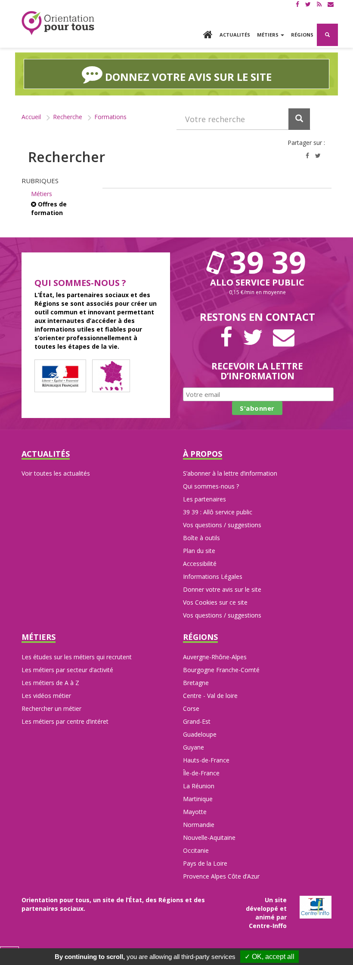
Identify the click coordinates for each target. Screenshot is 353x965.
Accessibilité (200, 563)
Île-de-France (201, 773)
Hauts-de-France (206, 760)
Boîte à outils (201, 538)
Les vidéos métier (46, 695)
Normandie (198, 825)
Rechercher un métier (51, 708)
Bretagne (196, 683)
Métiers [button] (268, 34)
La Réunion (198, 786)
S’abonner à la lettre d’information (230, 473)
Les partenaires (204, 499)
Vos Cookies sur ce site (215, 602)
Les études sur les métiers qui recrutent (77, 657)
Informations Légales (212, 576)
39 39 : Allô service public (217, 512)
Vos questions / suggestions (222, 525)
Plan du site (199, 551)
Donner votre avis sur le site (222, 589)
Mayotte (195, 812)
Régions (302, 34)
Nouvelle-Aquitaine (209, 837)
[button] (327, 35)
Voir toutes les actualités (56, 473)
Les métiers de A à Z (50, 683)
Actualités (235, 34)
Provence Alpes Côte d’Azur (221, 876)
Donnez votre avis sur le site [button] (187, 77)
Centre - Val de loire (210, 695)
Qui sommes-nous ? (211, 486)
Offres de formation (49, 208)
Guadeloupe (200, 734)
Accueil (31, 117)
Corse (191, 708)
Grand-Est (197, 721)
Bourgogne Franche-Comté (221, 670)
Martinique (198, 799)
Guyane (193, 747)
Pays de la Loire (205, 863)
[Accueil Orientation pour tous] (58, 23)
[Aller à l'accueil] (208, 36)
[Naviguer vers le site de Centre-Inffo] (315, 906)
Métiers (41, 194)
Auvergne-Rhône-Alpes (215, 657)
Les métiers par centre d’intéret (65, 721)
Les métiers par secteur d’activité (67, 670)
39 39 (264, 262)
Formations (110, 117)
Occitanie (196, 850)
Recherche (67, 117)
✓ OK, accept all (269, 956)
